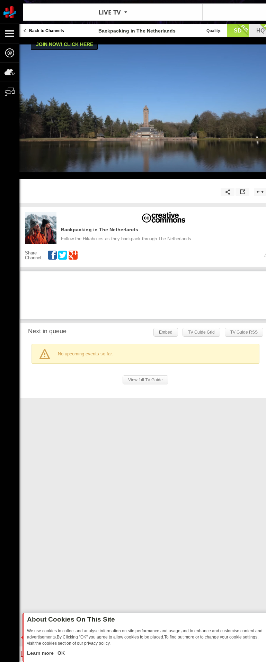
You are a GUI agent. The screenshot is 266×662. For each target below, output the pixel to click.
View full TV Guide (145, 379)
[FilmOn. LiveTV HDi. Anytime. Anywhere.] (9, 12)
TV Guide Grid (201, 332)
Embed (165, 332)
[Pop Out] (242, 192)
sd (238, 31)
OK (60, 653)
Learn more (41, 653)
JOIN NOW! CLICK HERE (64, 44)
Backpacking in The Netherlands (99, 229)
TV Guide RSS (244, 332)
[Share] (227, 192)
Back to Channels (46, 30)
